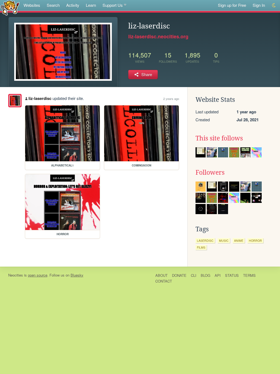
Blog (205, 275)
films (201, 247)
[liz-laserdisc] (15, 100)
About (161, 275)
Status (232, 275)
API (218, 275)
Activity (72, 5)
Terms (249, 275)
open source (37, 275)
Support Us (113, 5)
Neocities (15, 275)
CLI (193, 275)
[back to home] (10, 7)
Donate (179, 275)
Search (53, 5)
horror (255, 240)
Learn (91, 5)
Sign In (259, 5)
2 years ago (171, 98)
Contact (163, 281)
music (224, 240)
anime (238, 240)
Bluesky (77, 275)
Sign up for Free (232, 5)
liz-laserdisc (39, 98)
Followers (210, 172)
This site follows (219, 138)
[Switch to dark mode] (274, 5)
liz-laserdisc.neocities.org (158, 36)
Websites (32, 5)
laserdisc (205, 240)
